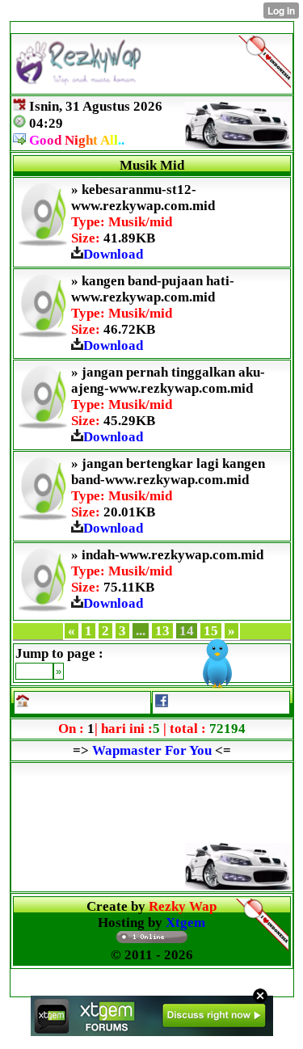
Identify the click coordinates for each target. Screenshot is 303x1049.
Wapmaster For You (152, 750)
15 (211, 630)
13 (162, 630)
